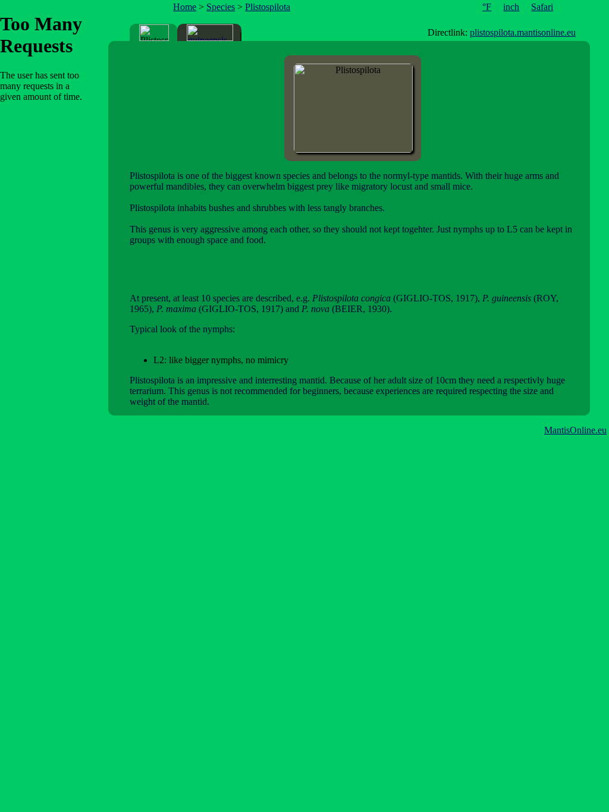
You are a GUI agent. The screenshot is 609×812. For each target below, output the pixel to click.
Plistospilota (267, 7)
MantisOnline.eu (575, 430)
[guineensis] (210, 32)
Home (184, 7)
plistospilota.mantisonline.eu (523, 32)
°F (486, 7)
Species (220, 7)
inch (511, 7)
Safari (542, 7)
